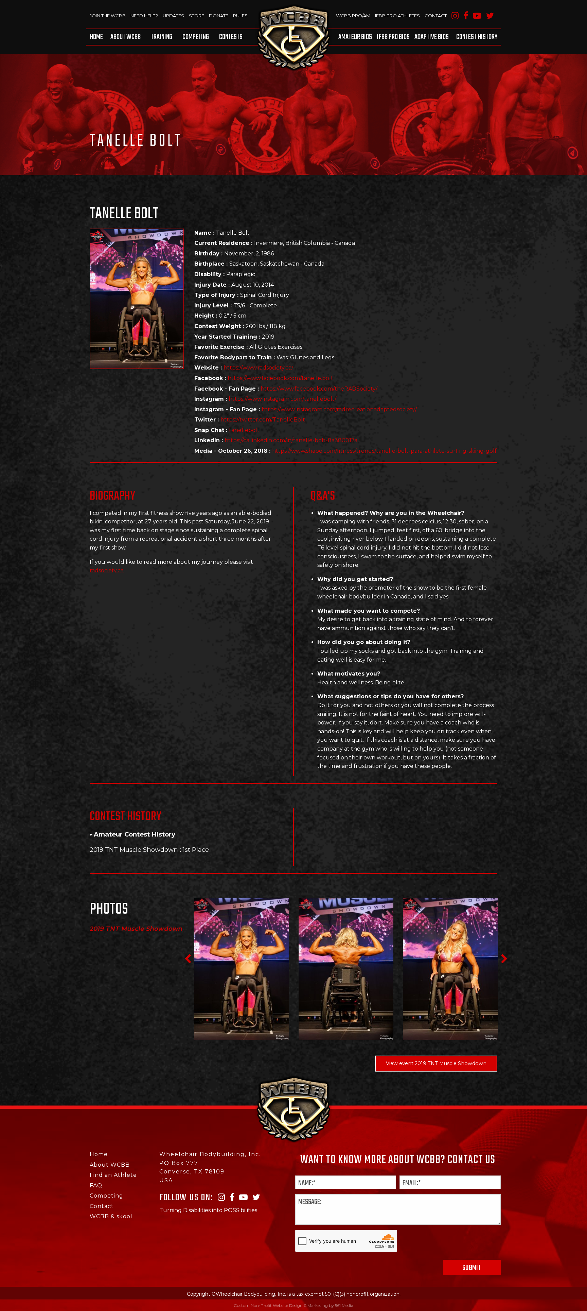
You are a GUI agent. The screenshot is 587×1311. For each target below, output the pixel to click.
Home (96, 37)
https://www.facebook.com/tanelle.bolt (280, 378)
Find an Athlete (113, 1175)
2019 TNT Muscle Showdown (134, 850)
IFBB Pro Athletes (397, 15)
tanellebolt (244, 430)
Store (196, 15)
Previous (187, 959)
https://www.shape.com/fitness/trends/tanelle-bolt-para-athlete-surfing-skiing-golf (384, 451)
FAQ (96, 1185)
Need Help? (144, 15)
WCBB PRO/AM (353, 15)
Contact (436, 15)
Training (161, 37)
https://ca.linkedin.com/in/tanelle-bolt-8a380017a (291, 440)
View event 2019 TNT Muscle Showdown (436, 1063)
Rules (240, 15)
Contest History (476, 37)
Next (504, 959)
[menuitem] (97, 37)
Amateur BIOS (355, 37)
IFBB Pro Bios (393, 37)
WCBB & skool (111, 1216)
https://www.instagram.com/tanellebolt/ (282, 399)
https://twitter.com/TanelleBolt (262, 419)
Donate (218, 15)
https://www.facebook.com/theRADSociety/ (319, 388)
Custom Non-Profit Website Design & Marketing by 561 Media (293, 1305)
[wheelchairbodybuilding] (293, 37)
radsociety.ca (107, 570)
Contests (231, 37)
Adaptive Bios (431, 37)
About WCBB (125, 37)
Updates (173, 15)
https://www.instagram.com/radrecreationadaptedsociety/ (339, 409)
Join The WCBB (108, 15)
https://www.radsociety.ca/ (258, 367)
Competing (195, 37)
